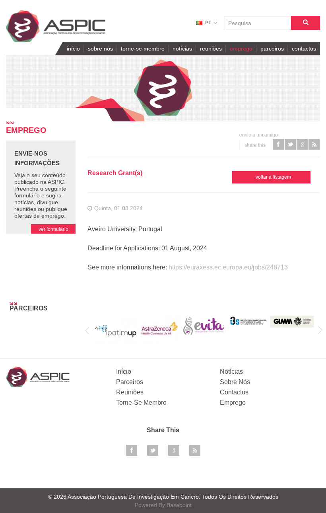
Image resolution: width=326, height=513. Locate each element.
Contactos (304, 48)
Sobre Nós (100, 48)
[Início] (55, 26)
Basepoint (179, 505)
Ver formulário (53, 229)
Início (73, 48)
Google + (174, 450)
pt (208, 22)
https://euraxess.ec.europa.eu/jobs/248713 (228, 267)
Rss (195, 450)
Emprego (241, 48)
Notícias (182, 48)
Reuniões (211, 48)
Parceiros (272, 48)
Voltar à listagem (273, 177)
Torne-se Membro (143, 48)
